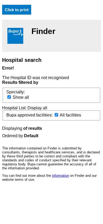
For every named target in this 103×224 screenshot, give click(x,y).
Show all (20, 97)
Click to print (17, 9)
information (60, 176)
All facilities (70, 115)
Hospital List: (14, 108)
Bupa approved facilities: (30, 115)
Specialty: (15, 92)
